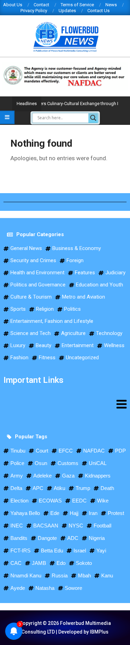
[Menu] (65, 404)
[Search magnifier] (93, 118)
